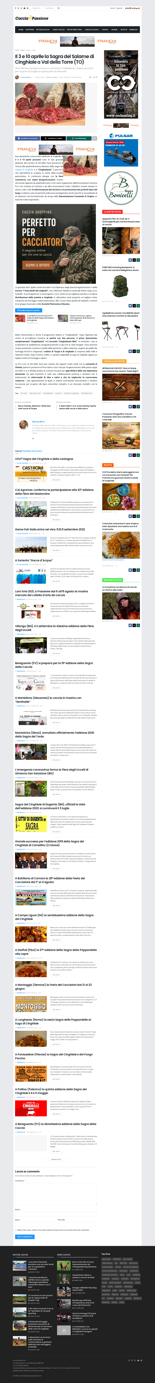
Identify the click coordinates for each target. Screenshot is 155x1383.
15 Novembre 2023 (79, 1293)
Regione (115, 1294)
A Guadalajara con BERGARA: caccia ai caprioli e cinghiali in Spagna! (84, 1329)
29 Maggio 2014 (76, 323)
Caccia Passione (22, 463)
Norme (114, 29)
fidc (103, 1287)
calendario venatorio (109, 1275)
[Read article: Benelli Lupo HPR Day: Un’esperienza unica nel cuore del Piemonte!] (64, 1304)
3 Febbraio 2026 (108, 566)
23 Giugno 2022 (35, 534)
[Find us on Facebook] (15, 8)
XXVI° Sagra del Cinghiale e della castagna (44, 459)
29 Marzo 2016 (39, 77)
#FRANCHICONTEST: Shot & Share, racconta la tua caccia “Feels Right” (120, 369)
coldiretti (125, 1279)
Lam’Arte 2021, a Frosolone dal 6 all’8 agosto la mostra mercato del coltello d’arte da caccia (51, 593)
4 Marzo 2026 (107, 451)
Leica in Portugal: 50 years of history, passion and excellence (84, 1315)
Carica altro (56, 1160)
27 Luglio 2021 (32, 634)
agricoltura (106, 1259)
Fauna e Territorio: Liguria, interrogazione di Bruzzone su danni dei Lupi (82, 318)
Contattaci (50, 8)
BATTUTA (123, 1263)
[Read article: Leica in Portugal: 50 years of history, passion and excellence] (64, 1317)
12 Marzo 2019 (33, 323)
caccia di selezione (109, 1271)
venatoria (137, 1298)
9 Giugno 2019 (32, 993)
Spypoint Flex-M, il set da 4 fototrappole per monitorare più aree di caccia (121, 221)
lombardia (128, 1287)
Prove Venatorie (74, 29)
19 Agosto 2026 (34, 1332)
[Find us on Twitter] (21, 8)
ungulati (128, 1298)
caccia (118, 1267)
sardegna (124, 1294)
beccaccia (133, 1263)
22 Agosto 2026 (108, 256)
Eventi (23, 50)
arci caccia (127, 1259)
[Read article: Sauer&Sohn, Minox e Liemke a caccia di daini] (64, 1279)
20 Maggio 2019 (33, 1028)
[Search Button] (58, 8)
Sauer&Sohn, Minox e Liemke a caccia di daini (83, 1276)
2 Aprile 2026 (107, 402)
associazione (107, 1263)
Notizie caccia (42, 29)
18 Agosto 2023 (78, 1334)
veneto (114, 1302)
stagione (134, 1294)
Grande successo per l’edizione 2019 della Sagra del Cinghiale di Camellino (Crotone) (49, 843)
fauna (104, 1283)
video (122, 1302)
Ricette (124, 29)
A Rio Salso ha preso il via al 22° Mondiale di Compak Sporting (40, 1311)
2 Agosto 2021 (32, 599)
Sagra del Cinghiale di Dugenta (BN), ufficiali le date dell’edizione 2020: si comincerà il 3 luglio (50, 806)
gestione (118, 1287)
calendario (134, 1271)
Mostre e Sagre (31, 50)
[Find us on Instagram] (18, 8)
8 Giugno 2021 (32, 671)
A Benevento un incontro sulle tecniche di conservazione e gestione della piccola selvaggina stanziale (40, 1342)
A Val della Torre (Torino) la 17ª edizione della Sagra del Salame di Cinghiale (40, 318)
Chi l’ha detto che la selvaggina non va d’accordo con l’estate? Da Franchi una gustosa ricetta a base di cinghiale (120, 476)
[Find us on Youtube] (24, 8)
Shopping (30, 29)
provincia (105, 1294)
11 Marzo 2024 (78, 1270)
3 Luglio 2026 (107, 512)
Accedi (112, 8)
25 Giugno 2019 (33, 958)
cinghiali (115, 1279)
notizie (121, 1290)
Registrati (119, 8)
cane (122, 1275)
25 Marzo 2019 (32, 1132)
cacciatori (123, 1271)
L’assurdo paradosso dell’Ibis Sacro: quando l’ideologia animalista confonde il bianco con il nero (39, 1282)
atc (116, 1263)
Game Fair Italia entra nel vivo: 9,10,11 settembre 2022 (50, 529)
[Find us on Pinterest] (27, 8)
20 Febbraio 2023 (35, 498)
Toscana (119, 1298)
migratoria (106, 1290)
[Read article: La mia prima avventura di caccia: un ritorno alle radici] (121, 605)
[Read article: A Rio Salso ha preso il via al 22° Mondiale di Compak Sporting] (19, 1312)
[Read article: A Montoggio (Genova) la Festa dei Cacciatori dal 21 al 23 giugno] (31, 1004)
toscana (110, 1298)
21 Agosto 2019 (33, 849)
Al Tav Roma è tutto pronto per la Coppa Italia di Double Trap (40, 1297)
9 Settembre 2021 (36, 565)
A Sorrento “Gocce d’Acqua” (34, 560)
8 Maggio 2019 (32, 1062)
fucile (110, 1287)
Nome (18, 1209)
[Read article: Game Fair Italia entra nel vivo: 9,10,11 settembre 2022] (31, 545)
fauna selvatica (115, 1283)
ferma (137, 1283)
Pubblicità (36, 8)
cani (128, 1275)
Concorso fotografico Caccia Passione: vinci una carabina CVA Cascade (119, 416)
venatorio (105, 1302)
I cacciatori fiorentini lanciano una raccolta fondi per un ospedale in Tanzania (40, 1265)
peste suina (131, 1290)
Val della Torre (86, 393)
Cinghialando (48, 393)
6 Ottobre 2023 (78, 1308)
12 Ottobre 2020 (33, 741)
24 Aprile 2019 (32, 1097)
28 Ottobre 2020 (33, 706)
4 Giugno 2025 (108, 621)
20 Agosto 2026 (108, 347)
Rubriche (133, 29)
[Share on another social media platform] (94, 138)
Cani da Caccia (91, 29)
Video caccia (59, 29)
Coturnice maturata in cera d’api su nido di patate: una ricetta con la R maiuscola (120, 526)
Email (18, 1220)
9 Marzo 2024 (77, 1280)
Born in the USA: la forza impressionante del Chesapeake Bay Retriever (84, 1264)
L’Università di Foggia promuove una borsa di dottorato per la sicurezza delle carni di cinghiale (40, 1325)
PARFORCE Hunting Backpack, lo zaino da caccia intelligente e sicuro (120, 269)
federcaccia (128, 1283)
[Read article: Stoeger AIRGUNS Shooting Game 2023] (64, 1291)
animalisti (117, 1259)
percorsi (58, 393)
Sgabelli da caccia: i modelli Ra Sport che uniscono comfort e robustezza (120, 314)
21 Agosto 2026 (108, 301)
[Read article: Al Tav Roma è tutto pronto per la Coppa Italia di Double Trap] (19, 1299)
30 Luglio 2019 (32, 886)
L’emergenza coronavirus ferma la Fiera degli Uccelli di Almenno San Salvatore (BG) (51, 771)
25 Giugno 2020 (33, 778)
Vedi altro (57, 479)
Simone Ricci (26, 77)
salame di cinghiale (24, 169)
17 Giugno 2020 (33, 813)
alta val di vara (35, 393)
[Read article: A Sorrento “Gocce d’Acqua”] (31, 576)
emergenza (135, 1279)
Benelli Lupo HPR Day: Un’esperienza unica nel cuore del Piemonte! (83, 1302)
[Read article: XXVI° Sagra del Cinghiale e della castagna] (31, 474)
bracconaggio (107, 1267)
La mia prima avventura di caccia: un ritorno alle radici (119, 588)
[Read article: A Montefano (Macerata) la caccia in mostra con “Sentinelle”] (31, 717)
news (115, 1290)
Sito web (61, 1220)
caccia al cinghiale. (130, 1267)
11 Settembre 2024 (36, 463)
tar (103, 1298)
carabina (136, 1275)
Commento (20, 1181)
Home (20, 29)
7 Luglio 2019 (32, 923)
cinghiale (105, 1279)
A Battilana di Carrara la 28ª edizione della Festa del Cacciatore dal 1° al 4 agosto (50, 880)
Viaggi (105, 29)
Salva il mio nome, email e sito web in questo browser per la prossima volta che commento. (53, 1230)
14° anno (24, 393)
